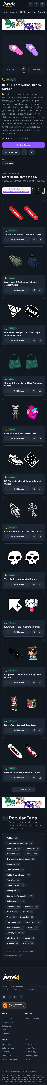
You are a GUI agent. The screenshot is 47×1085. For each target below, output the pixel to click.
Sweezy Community (10, 1059)
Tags (4, 1030)
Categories (6, 1026)
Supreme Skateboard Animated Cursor (23, 234)
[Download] (40, 239)
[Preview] (34, 239)
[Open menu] (42, 4)
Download (13, 152)
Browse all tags (11, 955)
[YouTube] (4, 997)
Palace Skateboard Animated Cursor (22, 772)
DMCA (27, 1059)
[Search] (30, 4)
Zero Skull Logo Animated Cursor (20, 579)
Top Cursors (7, 1018)
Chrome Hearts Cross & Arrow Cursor (23, 531)
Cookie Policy (30, 1052)
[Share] (32, 152)
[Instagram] (10, 997)
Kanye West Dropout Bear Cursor (20, 725)
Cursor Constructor (33, 1018)
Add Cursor (25, 145)
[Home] (9, 4)
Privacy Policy (31, 1048)
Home (4, 12)
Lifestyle (13, 12)
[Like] (24, 152)
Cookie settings (31, 1055)
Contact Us (6, 1055)
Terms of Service (32, 1044)
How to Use (6, 1052)
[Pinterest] (15, 997)
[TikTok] (21, 997)
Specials (5, 1033)
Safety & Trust (8, 1048)
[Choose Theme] (36, 4)
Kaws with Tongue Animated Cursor (22, 627)
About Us (6, 1044)
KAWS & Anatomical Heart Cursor (20, 433)
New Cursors (7, 1022)
